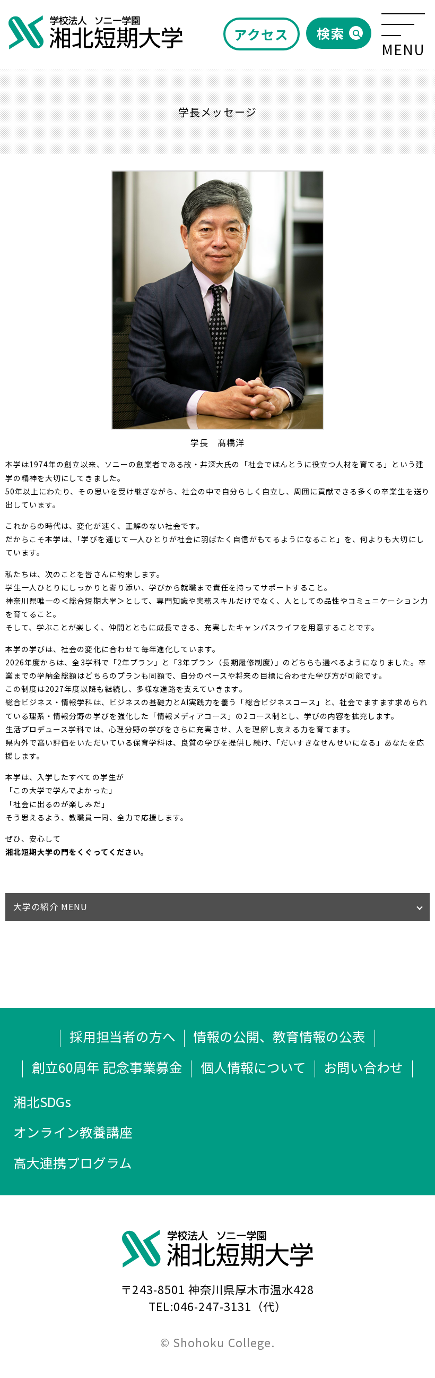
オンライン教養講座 (73, 1131)
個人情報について (253, 1066)
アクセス (261, 34)
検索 (330, 32)
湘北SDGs (42, 1101)
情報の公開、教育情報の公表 (279, 1036)
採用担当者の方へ (122, 1036)
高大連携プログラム (72, 1162)
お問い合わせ (363, 1066)
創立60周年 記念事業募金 (107, 1066)
